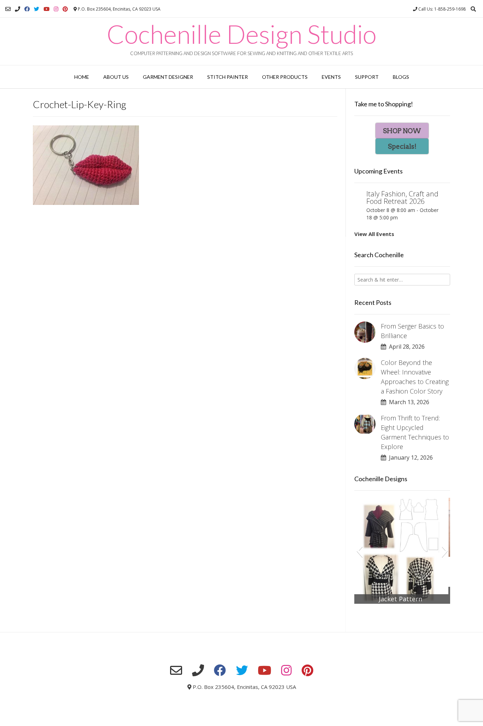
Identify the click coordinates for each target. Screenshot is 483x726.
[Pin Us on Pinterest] (65, 9)
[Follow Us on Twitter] (36, 9)
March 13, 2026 (407, 402)
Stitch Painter (227, 77)
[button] (359, 551)
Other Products (285, 77)
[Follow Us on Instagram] (56, 9)
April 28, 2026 (405, 346)
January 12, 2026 (409, 457)
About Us (116, 77)
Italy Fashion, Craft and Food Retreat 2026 (402, 197)
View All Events (374, 233)
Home (81, 77)
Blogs (401, 77)
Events (331, 77)
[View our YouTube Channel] (46, 9)
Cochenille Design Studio (242, 34)
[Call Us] (17, 9)
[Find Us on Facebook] (27, 9)
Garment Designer (168, 77)
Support (367, 77)
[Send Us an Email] (8, 9)
